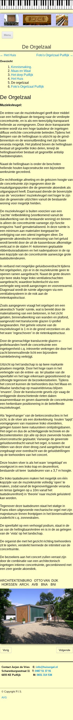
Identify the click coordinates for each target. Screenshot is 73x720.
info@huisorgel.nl (47, 667)
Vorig (6, 650)
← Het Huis (8, 55)
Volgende (64, 650)
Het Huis (17, 78)
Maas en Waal (21, 71)
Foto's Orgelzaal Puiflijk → (54, 55)
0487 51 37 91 (43, 670)
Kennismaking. (21, 67)
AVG (4, 697)
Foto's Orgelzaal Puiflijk (27, 86)
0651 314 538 (44, 674)
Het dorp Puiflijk (22, 74)
